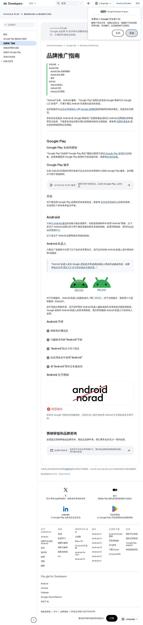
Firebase (45, 592)
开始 (131, 33)
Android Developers (55, 45)
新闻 (43, 557)
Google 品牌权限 (89, 109)
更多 (31, 3)
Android (44, 536)
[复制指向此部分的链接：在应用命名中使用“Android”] (85, 358)
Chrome (44, 588)
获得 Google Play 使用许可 (114, 153)
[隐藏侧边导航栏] (33, 620)
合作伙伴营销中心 (69, 109)
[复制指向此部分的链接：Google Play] (69, 141)
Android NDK (115, 554)
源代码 (44, 552)
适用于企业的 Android (47, 542)
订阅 (111, 618)
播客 (43, 565)
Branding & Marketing (38, 14)
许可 (55, 611)
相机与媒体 (63, 547)
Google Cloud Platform (51, 597)
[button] (18, 61)
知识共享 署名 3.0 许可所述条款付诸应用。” (75, 267)
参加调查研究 (132, 549)
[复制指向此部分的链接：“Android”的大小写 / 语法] (82, 349)
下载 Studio (114, 549)
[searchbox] (18, 24)
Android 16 (97, 538)
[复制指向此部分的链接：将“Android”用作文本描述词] (85, 366)
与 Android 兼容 (59, 223)
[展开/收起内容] (58, 64)
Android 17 (97, 534)
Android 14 (97, 547)
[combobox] (70, 3)
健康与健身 (63, 543)
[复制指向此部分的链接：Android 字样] (66, 321)
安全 (43, 548)
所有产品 (45, 601)
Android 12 (97, 556)
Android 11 (96, 560)
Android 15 (97, 543)
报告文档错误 (132, 538)
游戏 (60, 534)
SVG (81, 290)
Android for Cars (80, 553)
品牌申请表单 (123, 121)
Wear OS (79, 541)
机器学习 (62, 538)
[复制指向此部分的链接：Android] (62, 217)
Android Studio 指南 (115, 535)
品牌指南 (64, 611)
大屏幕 (78, 536)
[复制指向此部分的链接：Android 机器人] (69, 244)
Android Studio (123, 3)
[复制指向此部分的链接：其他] (55, 196)
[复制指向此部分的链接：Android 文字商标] (72, 375)
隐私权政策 (63, 552)
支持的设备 (112, 157)
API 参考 (112, 545)
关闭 (118, 33)
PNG (77, 290)
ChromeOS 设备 (81, 546)
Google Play (11, 14)
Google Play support (131, 544)
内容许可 (68, 469)
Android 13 (97, 552)
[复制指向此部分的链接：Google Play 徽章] (72, 165)
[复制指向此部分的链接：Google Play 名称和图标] (80, 148)
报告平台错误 (132, 534)
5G (59, 556)
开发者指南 (114, 540)
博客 (43, 561)
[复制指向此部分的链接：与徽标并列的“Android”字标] (85, 340)
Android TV (80, 559)
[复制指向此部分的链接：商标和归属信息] (71, 331)
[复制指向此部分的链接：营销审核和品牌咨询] (79, 433)
